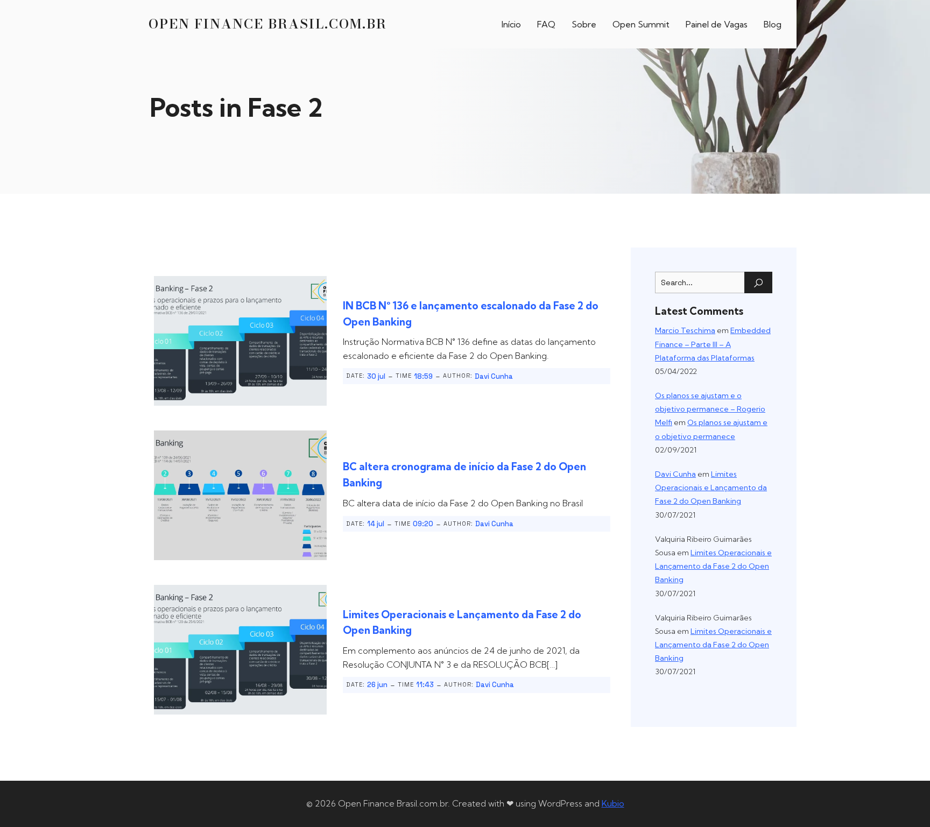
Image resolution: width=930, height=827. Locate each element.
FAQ (546, 24)
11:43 (425, 684)
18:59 (423, 376)
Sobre (584, 24)
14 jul (375, 523)
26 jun (377, 684)
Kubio (613, 803)
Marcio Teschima (685, 330)
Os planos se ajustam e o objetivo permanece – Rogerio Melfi (710, 409)
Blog (772, 24)
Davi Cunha (494, 376)
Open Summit (641, 24)
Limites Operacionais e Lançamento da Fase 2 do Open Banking (711, 487)
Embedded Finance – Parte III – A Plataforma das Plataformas (713, 344)
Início (511, 24)
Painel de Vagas (717, 24)
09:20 (423, 523)
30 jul (376, 376)
